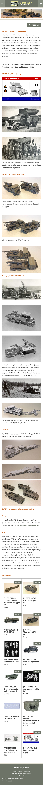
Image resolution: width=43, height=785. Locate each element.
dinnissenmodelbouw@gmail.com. (27, 525)
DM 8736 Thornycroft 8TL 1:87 (29, 632)
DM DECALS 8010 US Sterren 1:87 (11, 717)
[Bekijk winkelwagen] (40, 3)
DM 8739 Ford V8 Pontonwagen (30, 749)
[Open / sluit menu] (2, 3)
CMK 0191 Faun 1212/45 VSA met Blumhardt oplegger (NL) (12, 601)
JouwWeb (10, 781)
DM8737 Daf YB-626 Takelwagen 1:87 (30, 600)
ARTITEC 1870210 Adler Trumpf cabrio (31, 660)
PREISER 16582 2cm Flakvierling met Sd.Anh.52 (10, 750)
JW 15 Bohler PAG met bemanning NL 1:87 (31, 689)
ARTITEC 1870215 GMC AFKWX (11, 631)
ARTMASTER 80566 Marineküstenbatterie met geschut (31, 719)
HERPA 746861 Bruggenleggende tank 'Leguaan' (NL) (11, 689)
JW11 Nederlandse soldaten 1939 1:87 (11, 660)
